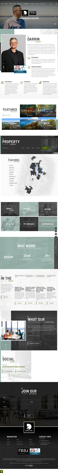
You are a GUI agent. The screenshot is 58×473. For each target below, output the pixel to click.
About (10, 3)
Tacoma (11, 185)
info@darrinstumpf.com (45, 440)
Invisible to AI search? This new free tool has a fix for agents (19, 289)
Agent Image (46, 463)
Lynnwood (11, 178)
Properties (19, 3)
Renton (11, 174)
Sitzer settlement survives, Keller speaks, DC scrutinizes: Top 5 (30, 289)
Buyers (32, 3)
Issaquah (11, 172)
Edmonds (11, 181)
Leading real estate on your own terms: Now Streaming (51, 289)
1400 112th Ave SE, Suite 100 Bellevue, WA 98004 (45, 444)
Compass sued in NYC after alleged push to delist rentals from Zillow (41, 290)
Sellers (37, 3)
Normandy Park (13, 183)
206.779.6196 (24, 459)
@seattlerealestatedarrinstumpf (13, 366)
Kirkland (11, 167)
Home (2, 3)
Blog (15, 3)
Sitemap (30, 463)
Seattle (11, 165)
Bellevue (11, 170)
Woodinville (12, 176)
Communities (26, 3)
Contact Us (43, 3)
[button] (1, 471)
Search (6, 3)
